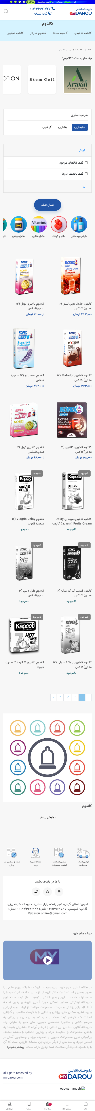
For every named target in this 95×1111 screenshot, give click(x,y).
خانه (90, 49)
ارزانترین (63, 127)
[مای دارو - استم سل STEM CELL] (42, 79)
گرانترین (46, 127)
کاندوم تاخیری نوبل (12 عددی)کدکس (30, 306)
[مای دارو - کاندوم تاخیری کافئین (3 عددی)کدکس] (71, 420)
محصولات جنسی (76, 49)
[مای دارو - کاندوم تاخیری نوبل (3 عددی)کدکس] (23, 420)
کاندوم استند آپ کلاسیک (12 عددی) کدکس (74, 593)
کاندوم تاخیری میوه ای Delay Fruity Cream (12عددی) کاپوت (72, 521)
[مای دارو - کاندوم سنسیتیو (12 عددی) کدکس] (23, 348)
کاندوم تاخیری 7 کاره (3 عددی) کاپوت (25, 664)
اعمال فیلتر (47, 205)
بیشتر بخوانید (15, 1047)
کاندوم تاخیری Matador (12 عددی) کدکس (74, 377)
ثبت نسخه (41, 13)
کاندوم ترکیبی (15, 33)
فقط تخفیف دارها (72, 174)
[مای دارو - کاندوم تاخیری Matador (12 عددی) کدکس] (71, 348)
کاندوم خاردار (38, 33)
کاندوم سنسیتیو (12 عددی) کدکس (27, 377)
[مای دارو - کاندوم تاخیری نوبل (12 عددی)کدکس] (23, 276)
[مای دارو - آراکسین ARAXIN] (77, 79)
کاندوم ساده (60, 33)
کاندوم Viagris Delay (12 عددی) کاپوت (28, 521)
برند (83, 186)
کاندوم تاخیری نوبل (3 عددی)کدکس (30, 449)
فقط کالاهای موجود (71, 163)
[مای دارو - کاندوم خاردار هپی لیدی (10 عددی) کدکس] (71, 276)
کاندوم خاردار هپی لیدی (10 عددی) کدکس (75, 306)
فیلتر (82, 150)
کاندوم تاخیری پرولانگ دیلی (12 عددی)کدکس (72, 664)
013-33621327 (40, 9)
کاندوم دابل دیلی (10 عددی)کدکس (31, 593)
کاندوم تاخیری (83, 33)
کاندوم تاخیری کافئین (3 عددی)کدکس (76, 449)
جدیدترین (79, 127)
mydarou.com (13, 1078)
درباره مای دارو (82, 933)
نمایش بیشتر (47, 817)
